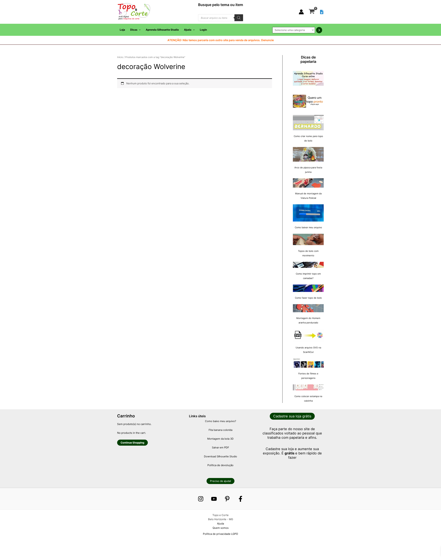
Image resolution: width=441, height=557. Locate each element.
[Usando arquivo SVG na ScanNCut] (308, 335)
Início (120, 57)
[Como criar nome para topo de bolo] (308, 122)
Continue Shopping (132, 442)
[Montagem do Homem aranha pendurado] (308, 308)
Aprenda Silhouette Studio (162, 29)
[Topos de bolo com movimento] (308, 239)
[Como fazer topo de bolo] (308, 288)
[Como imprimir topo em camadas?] (308, 265)
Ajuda (187, 29)
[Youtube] (214, 499)
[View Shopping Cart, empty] (311, 11)
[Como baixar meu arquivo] (308, 213)
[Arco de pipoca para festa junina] (308, 154)
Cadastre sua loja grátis (292, 416)
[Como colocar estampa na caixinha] (308, 387)
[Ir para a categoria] (319, 30)
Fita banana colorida (220, 430)
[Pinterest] (227, 499)
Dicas (133, 29)
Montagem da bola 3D (220, 438)
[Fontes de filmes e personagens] (308, 363)
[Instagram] (201, 499)
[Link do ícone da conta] (301, 11)
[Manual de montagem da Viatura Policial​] (308, 183)
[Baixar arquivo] (322, 12)
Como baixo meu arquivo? (220, 421)
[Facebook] (240, 499)
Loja (122, 29)
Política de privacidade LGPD (220, 533)
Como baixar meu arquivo (308, 227)
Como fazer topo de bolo (308, 297)
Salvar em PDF (220, 447)
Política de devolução (220, 465)
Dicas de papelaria (308, 59)
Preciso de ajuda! (220, 481)
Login (203, 29)
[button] (139, 30)
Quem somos (221, 527)
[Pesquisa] (238, 17)
